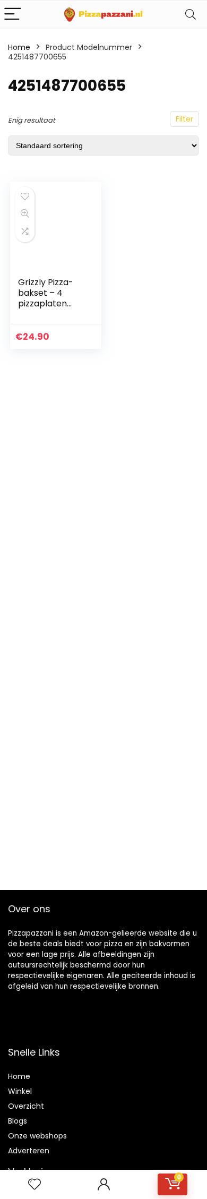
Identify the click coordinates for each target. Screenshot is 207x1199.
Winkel (20, 1091)
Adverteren (28, 1150)
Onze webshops (37, 1136)
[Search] (190, 15)
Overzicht (26, 1106)
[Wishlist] (34, 1184)
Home (19, 47)
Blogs (17, 1121)
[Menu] (12, 15)
